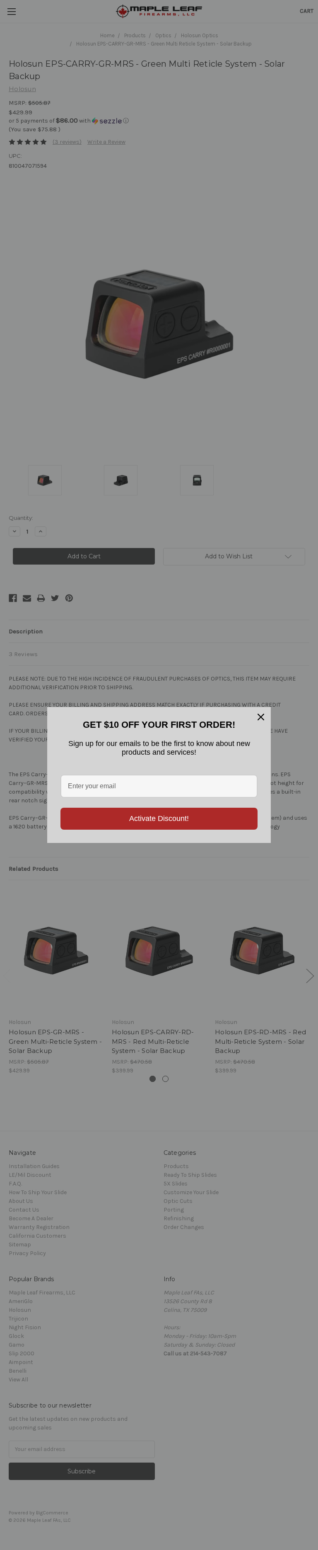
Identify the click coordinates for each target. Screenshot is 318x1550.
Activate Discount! (159, 818)
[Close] (261, 717)
